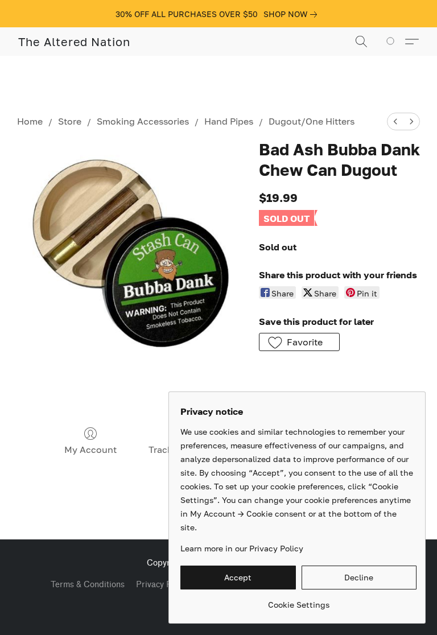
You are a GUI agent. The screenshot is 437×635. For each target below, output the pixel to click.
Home (30, 121)
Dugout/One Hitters (311, 121)
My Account (90, 449)
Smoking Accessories (143, 121)
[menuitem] (395, 121)
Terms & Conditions (88, 584)
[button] (74, 41)
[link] (292, 14)
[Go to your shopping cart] (392, 41)
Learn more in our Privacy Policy (241, 548)
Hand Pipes (228, 121)
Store (69, 121)
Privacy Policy (162, 584)
